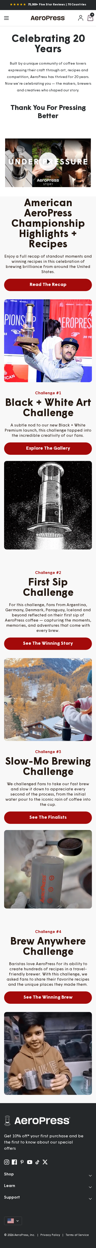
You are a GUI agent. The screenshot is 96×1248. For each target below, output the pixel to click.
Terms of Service (77, 1235)
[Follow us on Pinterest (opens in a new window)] (22, 1162)
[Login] (81, 18)
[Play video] (48, 161)
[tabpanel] (48, 340)
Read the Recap (48, 285)
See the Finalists (48, 817)
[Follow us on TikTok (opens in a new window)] (37, 1162)
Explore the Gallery (48, 448)
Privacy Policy (50, 1235)
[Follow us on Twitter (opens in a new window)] (45, 1162)
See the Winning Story (48, 643)
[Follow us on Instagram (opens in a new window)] (6, 1162)
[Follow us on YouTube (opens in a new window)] (29, 1162)
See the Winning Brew (48, 997)
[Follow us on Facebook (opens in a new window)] (14, 1162)
